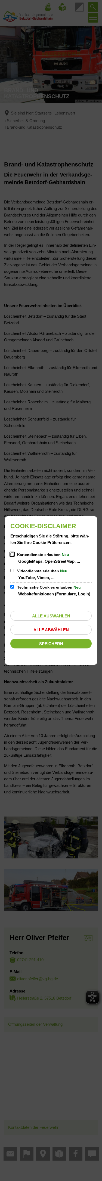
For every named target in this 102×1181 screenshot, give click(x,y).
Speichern (51, 643)
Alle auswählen (51, 616)
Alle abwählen (51, 629)
